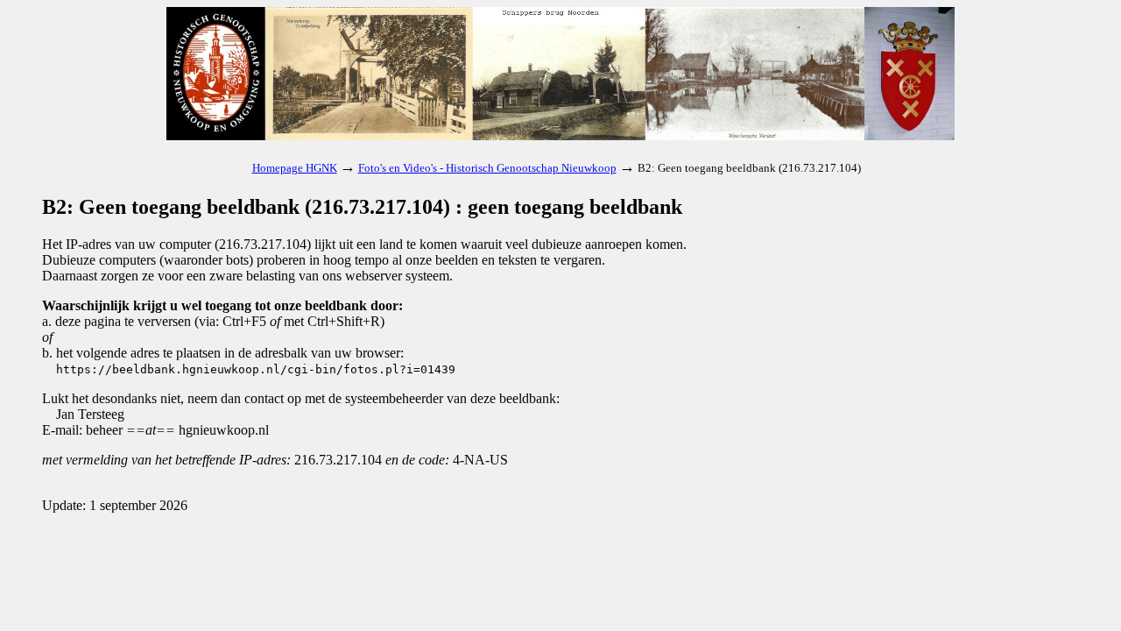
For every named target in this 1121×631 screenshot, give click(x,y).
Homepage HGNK (294, 167)
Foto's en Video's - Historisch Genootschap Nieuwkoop (487, 167)
